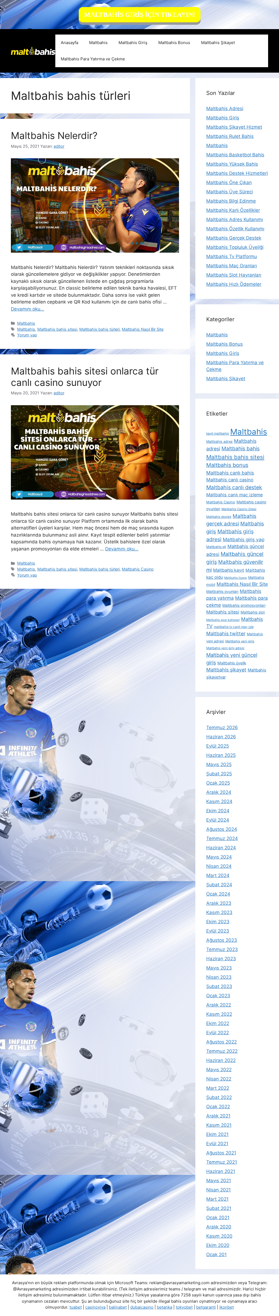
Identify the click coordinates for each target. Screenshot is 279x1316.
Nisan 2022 (218, 1079)
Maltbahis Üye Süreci (229, 191)
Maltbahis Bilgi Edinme (231, 201)
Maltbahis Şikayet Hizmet (234, 127)
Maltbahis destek (218, 517)
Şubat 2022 (219, 1097)
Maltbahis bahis (241, 448)
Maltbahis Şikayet (218, 42)
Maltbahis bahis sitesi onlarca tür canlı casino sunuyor (85, 376)
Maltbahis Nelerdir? (54, 135)
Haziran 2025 (221, 755)
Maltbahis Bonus (174, 42)
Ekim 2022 (217, 1023)
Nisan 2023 (219, 977)
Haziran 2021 (220, 1171)
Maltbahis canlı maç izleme (234, 494)
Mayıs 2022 (219, 1069)
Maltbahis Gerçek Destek (233, 238)
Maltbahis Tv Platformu (231, 256)
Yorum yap (27, 335)
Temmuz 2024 (222, 838)
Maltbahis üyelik (231, 663)
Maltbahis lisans (235, 578)
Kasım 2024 (219, 801)
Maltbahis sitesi (222, 612)
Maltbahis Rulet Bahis (230, 136)
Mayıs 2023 (219, 968)
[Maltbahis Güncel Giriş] (33, 50)
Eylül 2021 (217, 1143)
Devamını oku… (27, 309)
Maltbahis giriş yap (243, 539)
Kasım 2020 (219, 1236)
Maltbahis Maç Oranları (231, 265)
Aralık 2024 (218, 792)
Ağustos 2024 (221, 829)
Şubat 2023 (219, 986)
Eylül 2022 (217, 1032)
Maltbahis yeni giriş (239, 641)
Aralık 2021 (218, 1116)
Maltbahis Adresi (224, 108)
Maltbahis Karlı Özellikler (233, 210)
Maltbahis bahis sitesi (57, 329)
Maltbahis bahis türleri (99, 329)
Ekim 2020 (217, 1245)
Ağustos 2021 (221, 1153)
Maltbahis (98, 42)
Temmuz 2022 (222, 1051)
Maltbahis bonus (227, 465)
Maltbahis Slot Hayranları (233, 275)
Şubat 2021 (218, 1208)
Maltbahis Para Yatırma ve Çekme (93, 58)
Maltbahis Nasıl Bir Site (142, 329)
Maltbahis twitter (225, 633)
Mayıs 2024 (219, 857)
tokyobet (184, 1307)
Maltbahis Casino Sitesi (239, 509)
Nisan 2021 (218, 1190)
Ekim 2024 (217, 810)
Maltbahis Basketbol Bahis (235, 154)
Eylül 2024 (217, 820)
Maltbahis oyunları (222, 591)
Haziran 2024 (221, 847)
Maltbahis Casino (138, 569)
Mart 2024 (217, 875)
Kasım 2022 (219, 1014)
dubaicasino (141, 1307)
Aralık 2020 (218, 1227)
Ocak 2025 (218, 783)
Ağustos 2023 (221, 940)
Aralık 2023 (218, 903)
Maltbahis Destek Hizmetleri (237, 173)
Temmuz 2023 (222, 949)
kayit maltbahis (217, 433)
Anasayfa (69, 42)
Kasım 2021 (219, 1125)
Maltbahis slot (253, 612)
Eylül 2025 (217, 746)
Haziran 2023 (221, 958)
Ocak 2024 (218, 894)
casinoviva (95, 1307)
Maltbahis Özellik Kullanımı (235, 228)
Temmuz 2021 (221, 1162)
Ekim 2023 (217, 921)
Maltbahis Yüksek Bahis (232, 164)
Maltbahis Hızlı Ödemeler (233, 284)
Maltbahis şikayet (226, 670)
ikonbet (226, 1307)
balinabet (118, 1307)
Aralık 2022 (218, 1005)
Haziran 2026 (221, 736)
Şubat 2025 (219, 773)
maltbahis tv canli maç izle (234, 627)
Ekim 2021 (217, 1134)
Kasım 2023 (219, 912)
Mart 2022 (217, 1088)
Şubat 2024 (219, 884)
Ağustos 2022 (221, 1042)
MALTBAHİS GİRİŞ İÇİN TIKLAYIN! (139, 14)
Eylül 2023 (217, 931)
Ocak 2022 (218, 1106)
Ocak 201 (216, 1254)
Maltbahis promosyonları (243, 605)
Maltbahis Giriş (133, 42)
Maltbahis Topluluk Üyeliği (234, 247)
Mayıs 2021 (218, 1180)
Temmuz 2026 (222, 727)
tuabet (75, 1307)
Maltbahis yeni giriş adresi (225, 648)
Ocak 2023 (218, 995)
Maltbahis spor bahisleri (223, 620)
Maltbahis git (216, 547)
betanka (164, 1307)
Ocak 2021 (217, 1217)
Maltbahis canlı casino (229, 479)
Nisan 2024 (219, 866)
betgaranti (206, 1307)
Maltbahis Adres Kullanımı (234, 219)
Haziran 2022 (221, 1060)
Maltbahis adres (219, 441)
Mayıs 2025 (219, 764)
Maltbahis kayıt (228, 570)
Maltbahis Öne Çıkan (229, 182)
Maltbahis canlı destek (234, 487)
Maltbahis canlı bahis (230, 473)
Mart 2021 (217, 1199)
